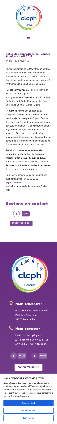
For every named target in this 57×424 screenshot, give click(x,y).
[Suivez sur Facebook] (16, 214)
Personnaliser (28, 411)
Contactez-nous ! (21, 223)
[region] (28, 399)
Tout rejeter (28, 418)
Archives (24, 61)
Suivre (25, 214)
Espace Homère (14, 182)
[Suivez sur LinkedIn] (34, 355)
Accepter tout (28, 403)
